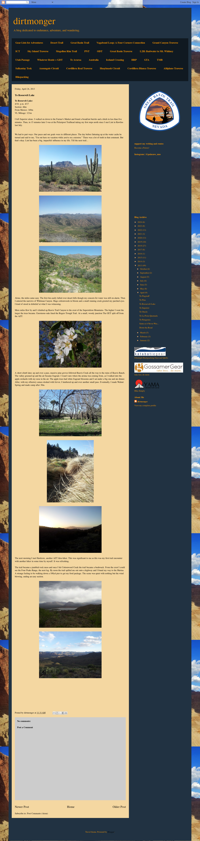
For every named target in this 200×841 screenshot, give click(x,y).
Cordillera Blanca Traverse (142, 68)
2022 (140, 230)
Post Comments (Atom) (37, 813)
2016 (140, 253)
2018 (140, 245)
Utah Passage (22, 59)
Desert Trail (56, 42)
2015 (140, 257)
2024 (140, 222)
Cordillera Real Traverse (79, 68)
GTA (146, 59)
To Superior (144, 307)
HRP (134, 59)
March (143, 332)
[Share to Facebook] (63, 713)
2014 (140, 261)
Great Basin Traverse (121, 51)
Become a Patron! (141, 147)
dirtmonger (34, 20)
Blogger (111, 831)
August (143, 276)
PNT (87, 51)
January (143, 340)
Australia (94, 59)
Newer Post (22, 807)
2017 (140, 249)
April (142, 292)
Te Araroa (75, 59)
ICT (17, 51)
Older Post (119, 807)
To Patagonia (144, 319)
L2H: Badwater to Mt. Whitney (156, 51)
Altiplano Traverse (173, 68)
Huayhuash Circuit (110, 68)
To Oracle (143, 311)
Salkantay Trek (23, 68)
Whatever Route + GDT (50, 59)
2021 (140, 233)
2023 (140, 225)
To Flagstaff (144, 296)
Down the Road (145, 327)
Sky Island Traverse (38, 51)
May (142, 288)
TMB (160, 59)
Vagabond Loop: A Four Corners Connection (121, 42)
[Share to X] (60, 713)
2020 (140, 237)
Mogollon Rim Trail (66, 51)
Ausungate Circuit (49, 68)
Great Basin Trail (80, 42)
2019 (140, 241)
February (144, 336)
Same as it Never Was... (149, 323)
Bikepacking (22, 77)
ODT (99, 51)
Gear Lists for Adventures (29, 42)
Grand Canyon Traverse (165, 42)
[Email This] (54, 713)
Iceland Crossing (115, 59)
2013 (140, 265)
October (143, 268)
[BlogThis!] (57, 713)
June (142, 284)
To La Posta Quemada (148, 315)
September (145, 272)
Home (71, 807)
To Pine (142, 299)
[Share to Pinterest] (66, 713)
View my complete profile (145, 405)
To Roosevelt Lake (147, 303)
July (142, 280)
